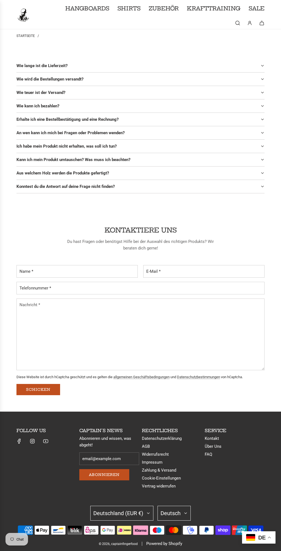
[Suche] (238, 23)
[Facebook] (19, 441)
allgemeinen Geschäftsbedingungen (141, 377)
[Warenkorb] (262, 23)
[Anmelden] (250, 23)
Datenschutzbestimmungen (198, 377)
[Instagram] (32, 441)
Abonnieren (104, 474)
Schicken (38, 389)
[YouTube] (46, 441)
